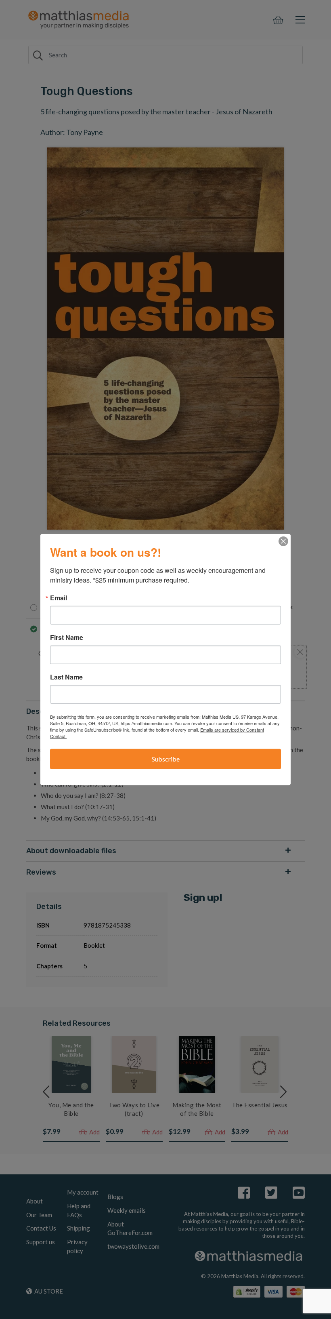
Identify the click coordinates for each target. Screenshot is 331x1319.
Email (58, 597)
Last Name (66, 676)
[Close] (283, 541)
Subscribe (166, 758)
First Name (66, 637)
